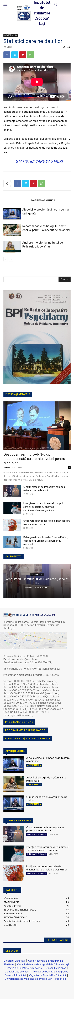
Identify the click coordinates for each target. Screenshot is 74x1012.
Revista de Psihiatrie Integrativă (50, 971)
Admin (6, 467)
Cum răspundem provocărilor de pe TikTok (46, 798)
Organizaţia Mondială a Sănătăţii (47, 975)
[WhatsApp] (30, 54)
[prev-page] (5, 259)
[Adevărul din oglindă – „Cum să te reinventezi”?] (13, 784)
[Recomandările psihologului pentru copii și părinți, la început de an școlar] (12, 230)
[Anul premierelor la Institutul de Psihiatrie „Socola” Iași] (12, 246)
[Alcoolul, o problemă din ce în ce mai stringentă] (12, 213)
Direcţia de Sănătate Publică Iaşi (24, 967)
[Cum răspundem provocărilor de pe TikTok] (13, 803)
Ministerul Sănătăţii (14, 960)
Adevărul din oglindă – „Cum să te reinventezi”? (46, 779)
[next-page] (11, 259)
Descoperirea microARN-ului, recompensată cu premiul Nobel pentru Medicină (34, 458)
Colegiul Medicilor (56, 967)
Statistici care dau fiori (39, 161)
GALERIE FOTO (14, 556)
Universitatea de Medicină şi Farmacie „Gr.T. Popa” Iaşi (35, 978)
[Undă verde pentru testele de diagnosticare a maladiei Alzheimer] (12, 525)
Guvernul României (15, 975)
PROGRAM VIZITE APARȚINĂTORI (25, 730)
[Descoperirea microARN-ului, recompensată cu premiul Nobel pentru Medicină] (37, 425)
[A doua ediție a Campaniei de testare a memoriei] (13, 764)
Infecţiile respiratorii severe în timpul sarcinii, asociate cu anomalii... (47, 848)
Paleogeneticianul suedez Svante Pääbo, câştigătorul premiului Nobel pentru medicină (45, 541)
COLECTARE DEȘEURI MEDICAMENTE (27, 738)
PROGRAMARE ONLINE (19, 721)
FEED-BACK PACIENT (57, 940)
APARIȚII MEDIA (10, 35)
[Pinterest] (22, 54)
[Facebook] (6, 54)
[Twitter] (14, 54)
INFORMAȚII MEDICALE (36, 834)
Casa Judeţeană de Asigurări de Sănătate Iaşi (43, 964)
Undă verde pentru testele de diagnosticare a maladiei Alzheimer (46, 868)
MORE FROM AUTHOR (43, 200)
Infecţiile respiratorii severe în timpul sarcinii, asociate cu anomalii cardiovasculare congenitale (43, 507)
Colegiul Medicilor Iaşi (17, 971)
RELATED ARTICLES (16, 200)
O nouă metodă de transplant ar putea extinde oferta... (45, 829)
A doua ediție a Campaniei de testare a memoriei (48, 759)
